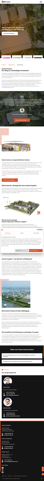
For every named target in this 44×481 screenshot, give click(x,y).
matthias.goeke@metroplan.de (13, 416)
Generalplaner (5, 172)
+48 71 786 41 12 (8, 460)
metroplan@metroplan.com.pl (11, 461)
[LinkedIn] (2, 468)
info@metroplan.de (8, 435)
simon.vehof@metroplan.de (12, 395)
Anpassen (18, 250)
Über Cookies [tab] (36, 233)
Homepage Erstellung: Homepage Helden (11, 478)
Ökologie (29, 212)
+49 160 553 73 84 (10, 413)
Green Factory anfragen (8, 33)
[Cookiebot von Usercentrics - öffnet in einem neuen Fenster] (38, 230)
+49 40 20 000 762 (10, 393)
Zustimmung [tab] (7, 233)
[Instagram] (2, 470)
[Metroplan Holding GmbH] (7, 2)
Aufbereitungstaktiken (24, 208)
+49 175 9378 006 (10, 392)
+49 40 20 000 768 (10, 414)
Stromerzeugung (15, 204)
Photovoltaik (29, 206)
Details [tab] (22, 233)
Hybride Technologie (26, 205)
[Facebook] (2, 472)
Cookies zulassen (33, 250)
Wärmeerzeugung (25, 210)
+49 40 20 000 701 (8, 433)
